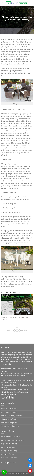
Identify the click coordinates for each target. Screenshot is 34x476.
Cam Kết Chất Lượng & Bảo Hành (12, 440)
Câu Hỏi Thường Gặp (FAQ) (10, 437)
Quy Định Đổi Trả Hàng (9, 444)
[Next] (30, 310)
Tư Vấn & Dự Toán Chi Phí (10, 426)
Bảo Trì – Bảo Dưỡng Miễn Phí (11, 416)
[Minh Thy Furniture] (17, 3)
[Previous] (3, 310)
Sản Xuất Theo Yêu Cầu (9, 409)
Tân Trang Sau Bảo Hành (9, 419)
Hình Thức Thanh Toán (9, 458)
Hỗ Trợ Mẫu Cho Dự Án (9, 412)
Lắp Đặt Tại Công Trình (9, 423)
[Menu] (2, 3)
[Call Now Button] (4, 472)
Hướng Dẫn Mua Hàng (9, 451)
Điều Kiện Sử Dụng (7, 454)
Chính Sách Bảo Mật (8, 447)
